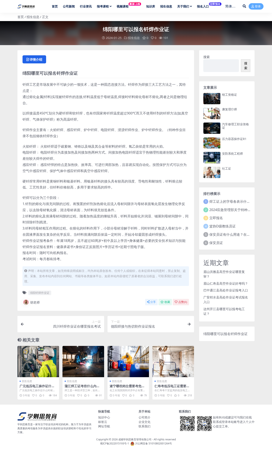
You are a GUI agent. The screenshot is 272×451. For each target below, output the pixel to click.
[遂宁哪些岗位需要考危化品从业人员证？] (128, 361)
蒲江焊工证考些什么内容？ (80, 388)
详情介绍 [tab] (36, 59)
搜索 (206, 57)
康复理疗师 (229, 109)
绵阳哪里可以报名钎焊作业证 (225, 333)
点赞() (182, 302)
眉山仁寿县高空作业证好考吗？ (225, 283)
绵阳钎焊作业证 (39, 293)
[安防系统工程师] (211, 157)
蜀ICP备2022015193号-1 (114, 443)
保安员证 (216, 242)
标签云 (102, 422)
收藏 (167, 302)
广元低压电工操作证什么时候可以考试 (37, 388)
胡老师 (35, 302)
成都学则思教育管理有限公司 (135, 439)
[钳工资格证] (211, 98)
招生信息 (33, 17)
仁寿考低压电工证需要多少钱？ (172, 388)
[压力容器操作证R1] (211, 142)
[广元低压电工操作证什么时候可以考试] (38, 361)
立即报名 (216, 218)
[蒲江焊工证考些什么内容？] (83, 361)
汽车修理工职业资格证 (235, 126)
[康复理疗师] (211, 113)
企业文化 (144, 422)
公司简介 (144, 417)
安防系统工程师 (232, 153)
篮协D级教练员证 (222, 226)
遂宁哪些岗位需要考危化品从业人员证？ (127, 388)
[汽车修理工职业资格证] (211, 128)
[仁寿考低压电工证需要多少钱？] (173, 361)
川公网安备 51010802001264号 (153, 443)
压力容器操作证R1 (234, 139)
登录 (258, 6)
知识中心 (104, 417)
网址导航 (104, 426)
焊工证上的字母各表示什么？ (231, 201)
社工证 (226, 168)
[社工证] (211, 172)
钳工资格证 (229, 95)
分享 (153, 302)
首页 (20, 17)
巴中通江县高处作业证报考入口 (225, 290)
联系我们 (144, 426)
